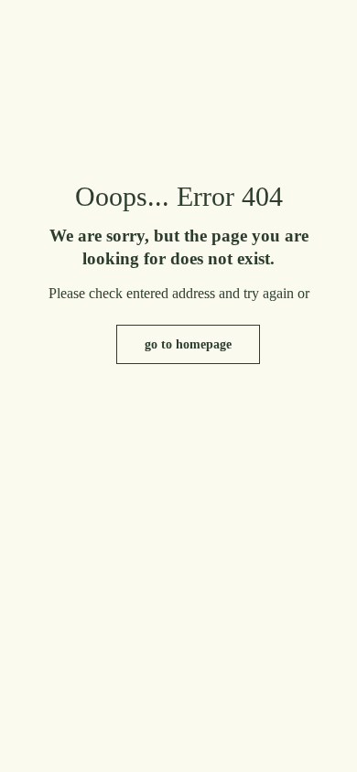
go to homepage (188, 344)
